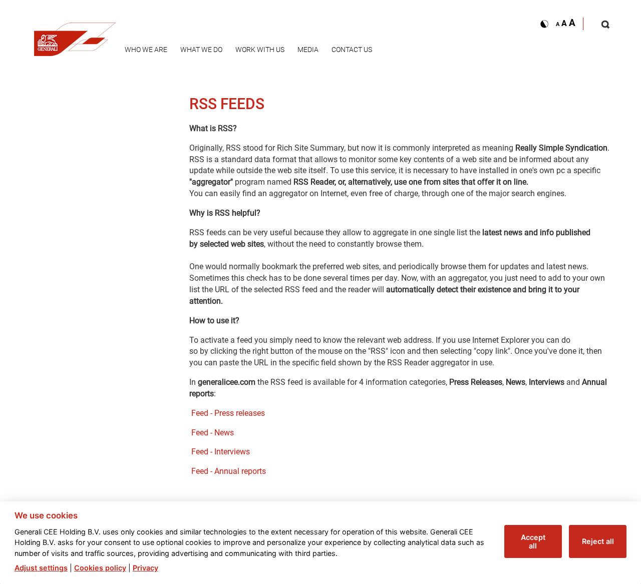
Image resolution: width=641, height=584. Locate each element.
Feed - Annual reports (228, 471)
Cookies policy (100, 567)
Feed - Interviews (220, 451)
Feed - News (212, 432)
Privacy (145, 567)
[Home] (75, 36)
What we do (201, 50)
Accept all (533, 541)
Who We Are (146, 50)
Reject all (598, 541)
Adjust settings (41, 567)
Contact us (352, 50)
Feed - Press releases (228, 413)
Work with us (259, 50)
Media (307, 50)
